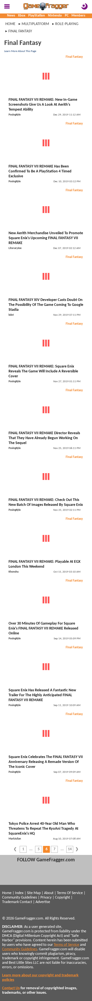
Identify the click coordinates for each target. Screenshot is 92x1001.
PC (66, 15)
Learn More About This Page (20, 51)
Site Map (34, 893)
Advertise (43, 902)
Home (10, 24)
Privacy (46, 897)
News (11, 15)
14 (70, 849)
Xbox (21, 15)
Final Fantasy (74, 57)
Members (78, 15)
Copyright (62, 897)
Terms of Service (66, 945)
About (48, 893)
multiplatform (35, 24)
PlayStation (36, 15)
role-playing (66, 24)
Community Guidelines (19, 897)
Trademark (10, 902)
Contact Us (11, 988)
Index (19, 893)
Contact (26, 902)
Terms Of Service (70, 893)
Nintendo (55, 15)
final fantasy (20, 31)
